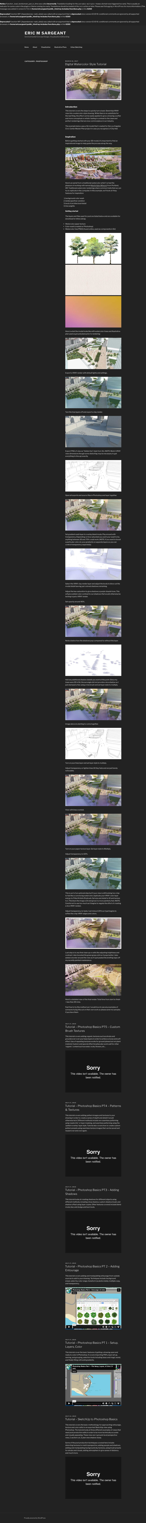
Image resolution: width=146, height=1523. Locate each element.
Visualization (45, 47)
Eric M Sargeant (45, 33)
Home (26, 47)
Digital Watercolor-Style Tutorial (85, 64)
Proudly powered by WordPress (35, 1518)
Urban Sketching (76, 47)
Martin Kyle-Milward (99, 185)
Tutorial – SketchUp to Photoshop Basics (91, 1419)
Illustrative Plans (60, 47)
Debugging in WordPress (114, 6)
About (35, 47)
